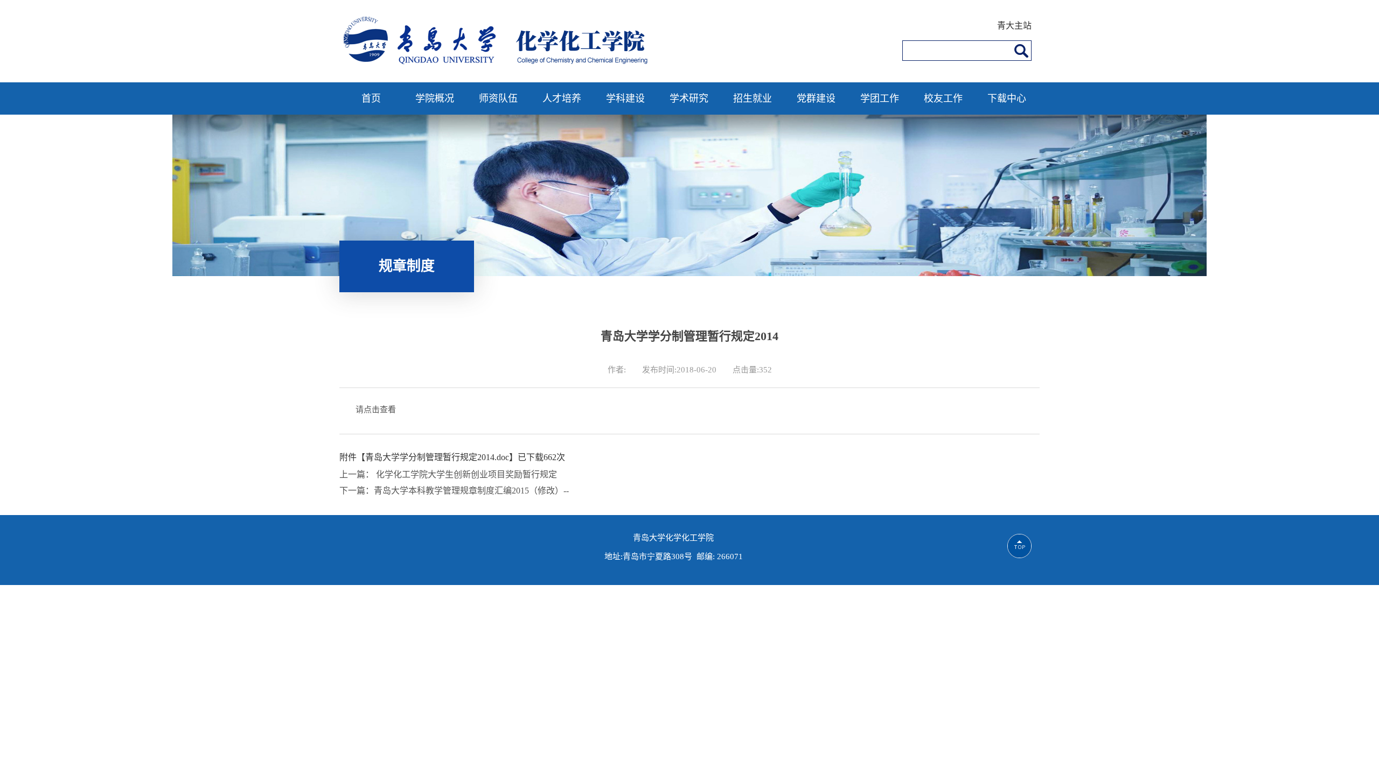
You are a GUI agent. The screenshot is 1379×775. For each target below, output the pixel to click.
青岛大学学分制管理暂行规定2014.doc (437, 457)
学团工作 (879, 98)
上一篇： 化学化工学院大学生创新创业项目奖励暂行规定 (448, 474)
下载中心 (1006, 98)
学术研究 (689, 98)
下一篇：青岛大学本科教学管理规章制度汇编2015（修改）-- (454, 490)
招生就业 (752, 98)
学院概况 (434, 98)
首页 (371, 98)
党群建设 (816, 98)
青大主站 (1014, 25)
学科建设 (625, 98)
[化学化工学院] (499, 62)
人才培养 (561, 98)
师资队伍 (498, 98)
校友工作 (943, 98)
